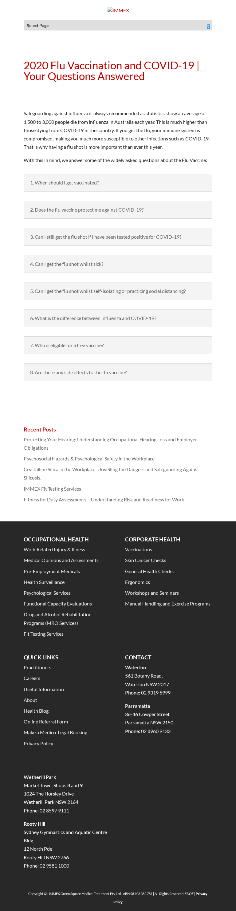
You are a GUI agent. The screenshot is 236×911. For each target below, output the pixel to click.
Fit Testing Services (44, 634)
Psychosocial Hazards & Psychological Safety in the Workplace (89, 458)
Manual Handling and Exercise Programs (167, 603)
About (30, 700)
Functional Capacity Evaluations (58, 603)
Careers (32, 678)
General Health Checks (149, 571)
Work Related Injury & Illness (54, 549)
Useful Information (44, 689)
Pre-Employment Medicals (52, 571)
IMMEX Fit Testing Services (52, 489)
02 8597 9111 (54, 810)
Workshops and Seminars (152, 593)
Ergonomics (137, 582)
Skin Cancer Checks (145, 560)
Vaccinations (138, 549)
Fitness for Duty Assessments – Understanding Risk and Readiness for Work (104, 499)
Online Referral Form (46, 721)
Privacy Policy (38, 743)
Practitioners (37, 667)
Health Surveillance (44, 582)
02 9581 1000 (54, 865)
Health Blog (36, 711)
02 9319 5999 (156, 692)
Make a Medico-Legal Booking (55, 732)
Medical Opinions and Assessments (61, 560)
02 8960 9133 (156, 731)
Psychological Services (47, 593)
